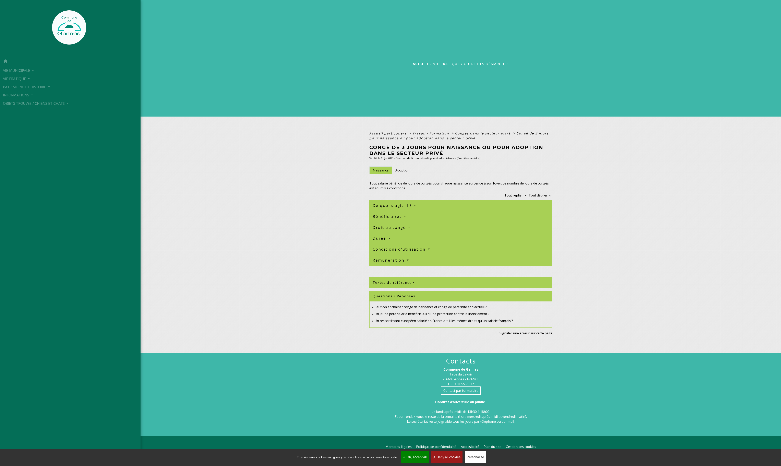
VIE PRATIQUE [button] (15, 78)
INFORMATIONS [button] (16, 95)
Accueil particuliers (388, 133)
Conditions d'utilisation (400, 249)
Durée (380, 238)
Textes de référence (392, 282)
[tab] (380, 170)
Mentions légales (398, 446)
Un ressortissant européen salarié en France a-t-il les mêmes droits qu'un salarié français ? (443, 321)
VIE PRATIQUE (446, 64)
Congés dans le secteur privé (483, 133)
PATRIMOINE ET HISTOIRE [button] (25, 86)
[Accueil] (70, 28)
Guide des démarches (486, 64)
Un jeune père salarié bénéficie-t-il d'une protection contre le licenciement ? (431, 314)
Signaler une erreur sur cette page (526, 333)
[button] (70, 61)
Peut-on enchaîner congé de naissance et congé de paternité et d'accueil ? (430, 307)
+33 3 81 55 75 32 (461, 384)
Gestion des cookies (521, 446)
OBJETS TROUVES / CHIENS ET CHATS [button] (34, 103)
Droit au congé (390, 227)
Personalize (475, 457)
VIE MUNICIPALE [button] (17, 70)
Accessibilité (470, 446)
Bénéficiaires (388, 216)
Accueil (421, 64)
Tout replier (516, 195)
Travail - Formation (431, 133)
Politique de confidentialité (436, 446)
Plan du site (492, 446)
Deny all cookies (448, 457)
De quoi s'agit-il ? (393, 205)
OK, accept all (416, 457)
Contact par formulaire (460, 390)
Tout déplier (540, 195)
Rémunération (389, 260)
